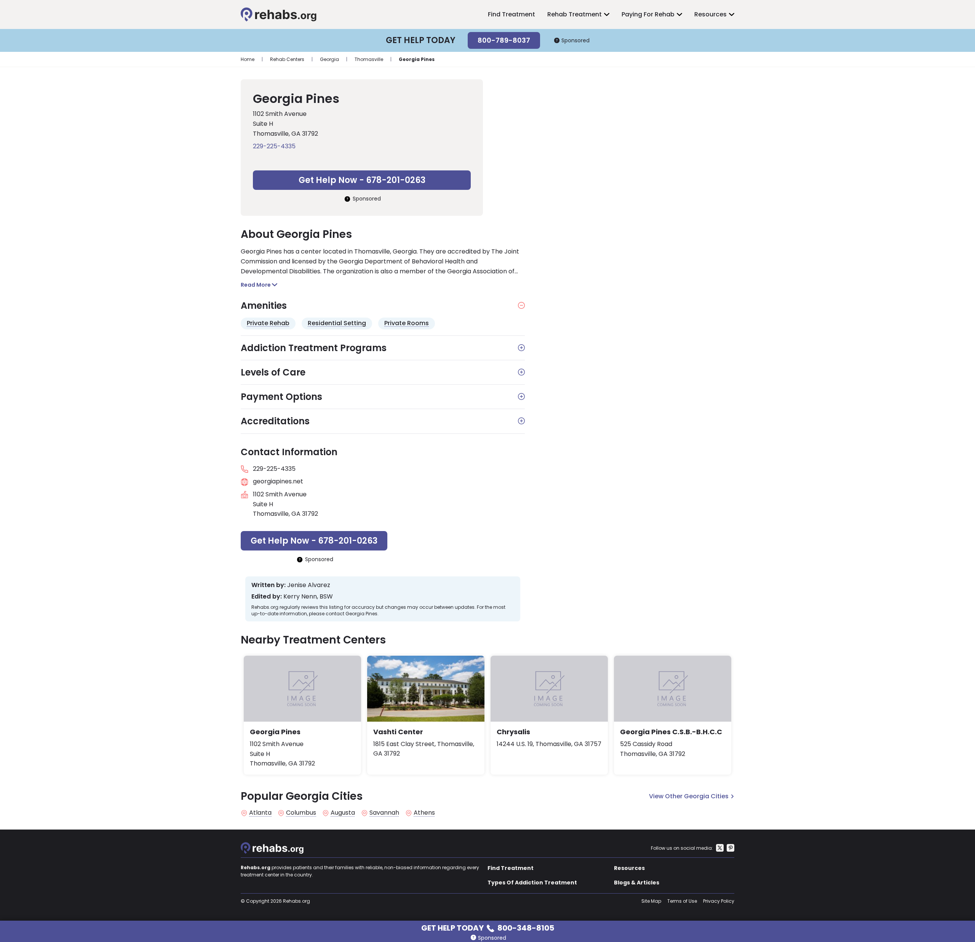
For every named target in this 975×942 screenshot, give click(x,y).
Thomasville (369, 59)
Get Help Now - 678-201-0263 (362, 180)
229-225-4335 (274, 146)
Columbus (301, 813)
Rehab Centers (287, 59)
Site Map (651, 901)
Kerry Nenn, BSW (308, 596)
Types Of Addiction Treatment (532, 882)
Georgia (329, 59)
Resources (710, 14)
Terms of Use (682, 901)
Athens (424, 813)
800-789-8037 (504, 40)
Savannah (384, 813)
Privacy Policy (718, 901)
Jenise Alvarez (308, 585)
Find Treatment (511, 14)
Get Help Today (487, 927)
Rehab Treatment (574, 14)
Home (247, 59)
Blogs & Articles (636, 882)
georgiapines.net (278, 481)
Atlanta (260, 813)
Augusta (343, 813)
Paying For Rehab (648, 14)
